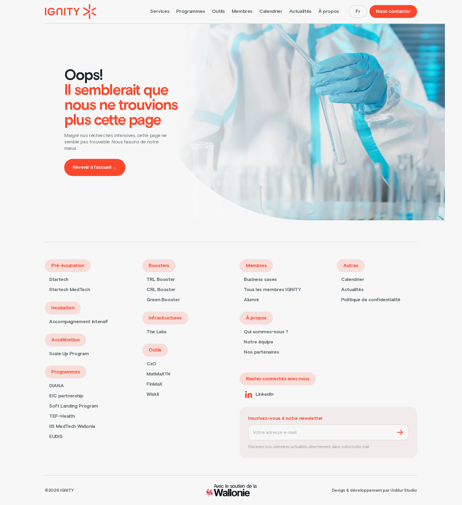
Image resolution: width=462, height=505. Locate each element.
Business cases (260, 279)
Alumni (251, 300)
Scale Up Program (69, 354)
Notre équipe (258, 342)
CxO (151, 364)
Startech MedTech (69, 290)
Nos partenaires (261, 352)
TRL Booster (161, 279)
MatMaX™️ (158, 374)
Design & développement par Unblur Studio (374, 490)
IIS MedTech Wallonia (72, 426)
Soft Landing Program (73, 406)
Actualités (300, 11)
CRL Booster (161, 290)
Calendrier (270, 11)
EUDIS (55, 436)
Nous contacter (393, 11)
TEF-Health (62, 416)
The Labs (157, 332)
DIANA (56, 386)
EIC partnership (66, 396)
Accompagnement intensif (78, 322)
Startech (58, 279)
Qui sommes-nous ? (266, 332)
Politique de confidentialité (371, 300)
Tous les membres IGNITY (272, 290)
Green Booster (163, 300)
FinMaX (154, 384)
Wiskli (153, 394)
